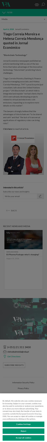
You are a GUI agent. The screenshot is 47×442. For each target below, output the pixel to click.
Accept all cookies (23, 438)
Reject (23, 431)
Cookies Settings (23, 424)
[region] (23, 417)
